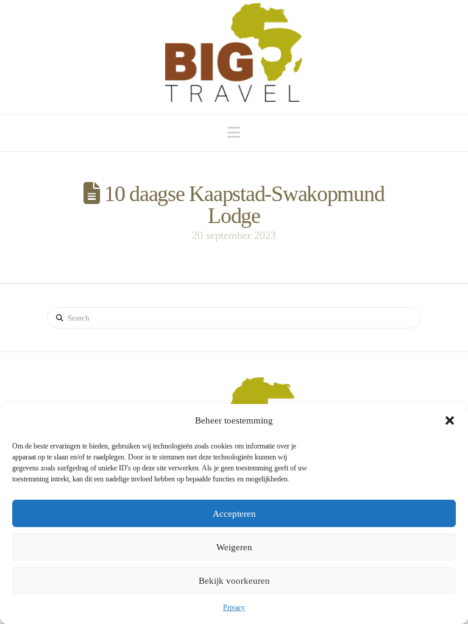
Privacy (234, 607)
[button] (450, 420)
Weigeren (234, 547)
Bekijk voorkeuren (234, 581)
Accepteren (234, 514)
